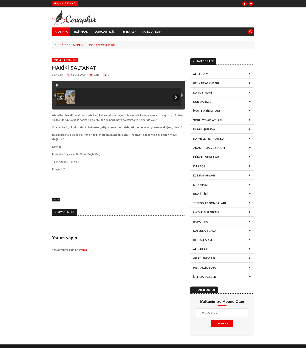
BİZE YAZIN (129, 31)
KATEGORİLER (151, 31)
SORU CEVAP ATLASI (207, 120)
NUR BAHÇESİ (202, 102)
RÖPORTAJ (200, 222)
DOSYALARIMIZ (203, 240)
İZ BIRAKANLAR (204, 176)
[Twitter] (250, 3)
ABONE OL (222, 323)
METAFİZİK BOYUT (205, 268)
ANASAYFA (61, 31)
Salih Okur (57, 75)
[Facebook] (244, 3)
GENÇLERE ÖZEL (204, 258)
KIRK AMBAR (76, 44)
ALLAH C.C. (200, 74)
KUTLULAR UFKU (204, 231)
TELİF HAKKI (81, 31)
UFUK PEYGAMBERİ (206, 83)
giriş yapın (81, 250)
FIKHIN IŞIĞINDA (204, 129)
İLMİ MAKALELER (204, 277)
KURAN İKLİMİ (202, 93)
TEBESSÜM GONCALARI (209, 203)
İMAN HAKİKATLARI (206, 111)
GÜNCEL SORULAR (206, 157)
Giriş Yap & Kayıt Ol (65, 3)
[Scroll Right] (176, 97)
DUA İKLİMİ (200, 194)
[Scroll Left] (60, 97)
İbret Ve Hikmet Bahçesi (101, 44)
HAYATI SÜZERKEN (206, 212)
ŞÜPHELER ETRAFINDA (208, 139)
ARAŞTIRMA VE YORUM (209, 148)
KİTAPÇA (199, 166)
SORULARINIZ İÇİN (106, 31)
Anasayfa (60, 44)
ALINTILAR (200, 249)
